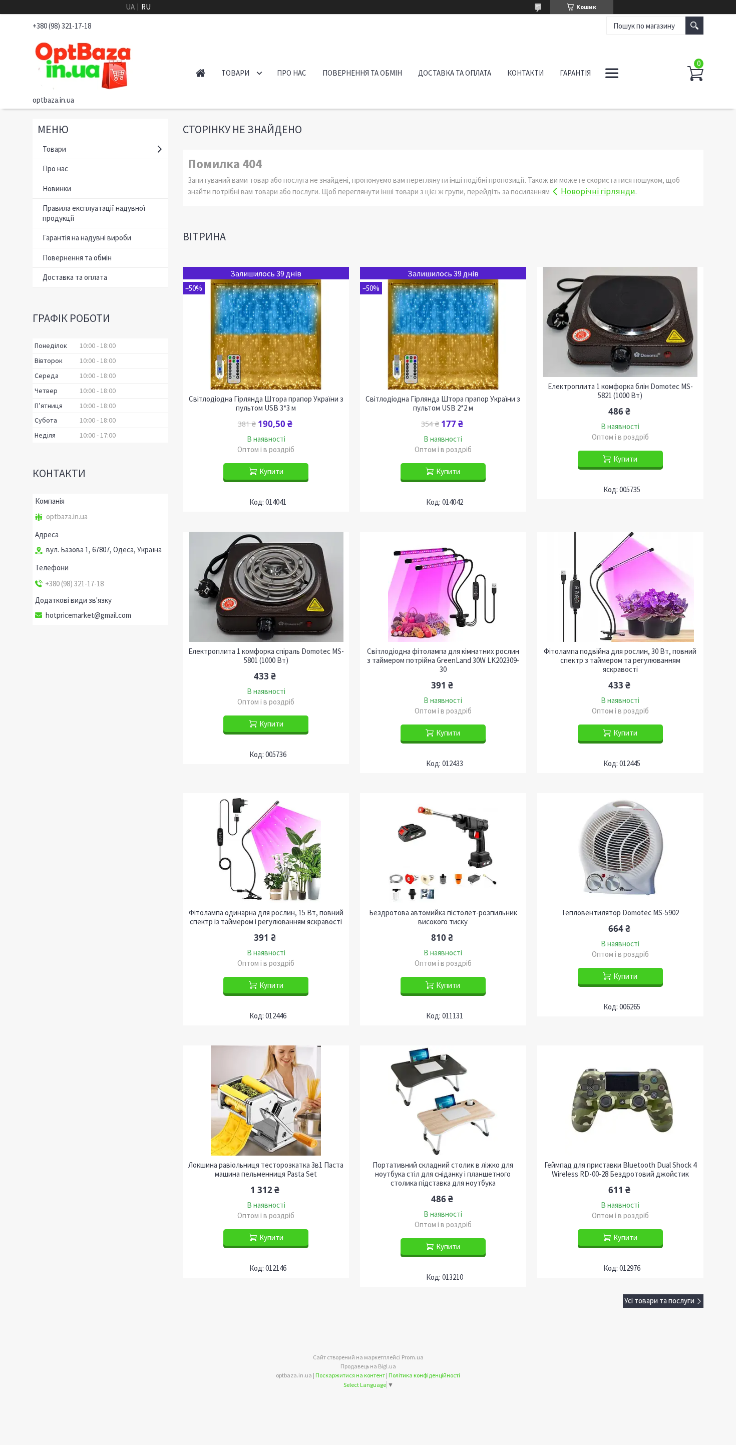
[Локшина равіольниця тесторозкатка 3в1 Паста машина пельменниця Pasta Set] (266, 1100)
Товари (235, 73)
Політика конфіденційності (424, 1375)
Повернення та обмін (362, 73)
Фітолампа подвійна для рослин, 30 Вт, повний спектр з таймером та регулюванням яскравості (620, 660)
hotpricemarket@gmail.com (88, 615)
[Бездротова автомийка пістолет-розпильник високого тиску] (443, 848)
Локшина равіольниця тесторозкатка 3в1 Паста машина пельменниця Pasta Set (265, 1170)
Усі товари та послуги (659, 1300)
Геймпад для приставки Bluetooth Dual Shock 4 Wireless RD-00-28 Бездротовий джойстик (620, 1170)
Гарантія (575, 73)
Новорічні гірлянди (598, 191)
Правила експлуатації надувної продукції (94, 213)
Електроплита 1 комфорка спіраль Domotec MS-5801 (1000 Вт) (266, 656)
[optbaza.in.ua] (103, 64)
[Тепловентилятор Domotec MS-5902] (620, 848)
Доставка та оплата (454, 73)
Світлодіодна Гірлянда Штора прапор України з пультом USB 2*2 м (442, 404)
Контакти (525, 73)
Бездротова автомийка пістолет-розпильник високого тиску (443, 917)
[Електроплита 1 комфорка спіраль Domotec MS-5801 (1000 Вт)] (266, 587)
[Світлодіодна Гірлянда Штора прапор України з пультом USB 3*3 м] (266, 328)
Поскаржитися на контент (350, 1375)
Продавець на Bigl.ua (368, 1366)
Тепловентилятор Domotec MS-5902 (620, 912)
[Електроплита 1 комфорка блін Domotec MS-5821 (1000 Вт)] (620, 322)
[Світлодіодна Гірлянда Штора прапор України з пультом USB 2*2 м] (443, 328)
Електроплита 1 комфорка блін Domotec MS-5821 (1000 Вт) (620, 391)
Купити (271, 471)
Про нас (291, 73)
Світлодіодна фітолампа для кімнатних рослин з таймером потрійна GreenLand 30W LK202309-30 (443, 660)
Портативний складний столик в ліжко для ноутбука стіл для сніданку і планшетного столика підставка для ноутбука (443, 1174)
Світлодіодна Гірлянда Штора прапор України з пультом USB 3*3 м (266, 404)
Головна (200, 73)
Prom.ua (413, 1357)
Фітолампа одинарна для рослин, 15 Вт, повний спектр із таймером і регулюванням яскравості (266, 917)
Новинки (57, 188)
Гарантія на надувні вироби (87, 237)
